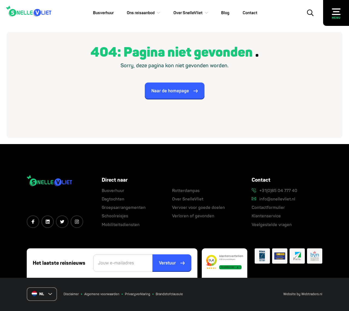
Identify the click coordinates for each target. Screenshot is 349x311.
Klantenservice (266, 216)
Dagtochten (113, 199)
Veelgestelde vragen (272, 224)
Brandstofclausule (169, 294)
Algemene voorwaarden (101, 294)
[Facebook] (33, 221)
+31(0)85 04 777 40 (277, 190)
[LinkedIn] (47, 221)
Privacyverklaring (137, 294)
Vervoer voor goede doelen (198, 207)
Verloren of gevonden (193, 216)
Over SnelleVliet (188, 13)
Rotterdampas (186, 190)
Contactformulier (268, 207)
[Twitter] (62, 221)
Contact (250, 13)
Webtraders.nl (311, 294)
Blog (225, 13)
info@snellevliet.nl (276, 199)
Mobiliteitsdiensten (121, 224)
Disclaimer (71, 294)
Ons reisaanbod (141, 13)
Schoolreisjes (115, 216)
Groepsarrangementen (124, 207)
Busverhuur (103, 13)
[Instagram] (77, 221)
